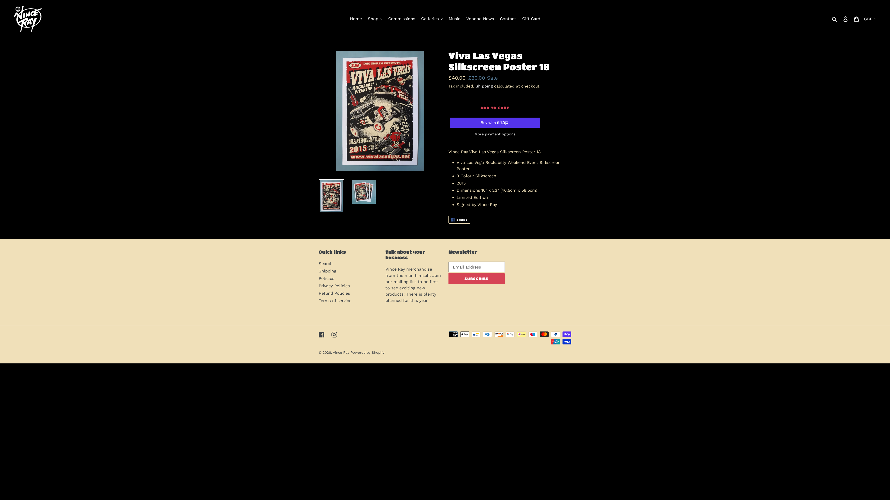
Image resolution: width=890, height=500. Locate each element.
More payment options (494, 134)
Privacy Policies (334, 285)
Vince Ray (341, 352)
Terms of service (335, 300)
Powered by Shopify (368, 352)
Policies (326, 278)
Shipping (484, 86)
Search (326, 263)
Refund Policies (334, 293)
